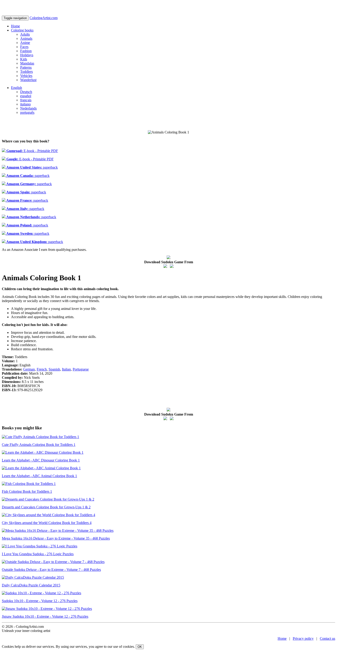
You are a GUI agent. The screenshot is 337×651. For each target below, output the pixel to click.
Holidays (26, 55)
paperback (32, 167)
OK (140, 646)
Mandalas (27, 63)
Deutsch (26, 92)
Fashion (26, 51)
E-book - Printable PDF (32, 151)
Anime (25, 43)
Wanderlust (28, 80)
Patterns (26, 67)
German (29, 369)
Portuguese (81, 369)
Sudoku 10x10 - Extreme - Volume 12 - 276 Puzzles (39, 601)
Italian (66, 369)
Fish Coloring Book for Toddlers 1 (27, 491)
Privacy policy (303, 638)
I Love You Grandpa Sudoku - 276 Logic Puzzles (38, 554)
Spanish (54, 369)
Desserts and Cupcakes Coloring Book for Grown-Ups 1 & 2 (46, 507)
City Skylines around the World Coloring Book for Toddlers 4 (46, 523)
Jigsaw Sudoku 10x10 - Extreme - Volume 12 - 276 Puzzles (45, 616)
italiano (25, 104)
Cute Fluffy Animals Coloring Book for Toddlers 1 (38, 445)
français (25, 100)
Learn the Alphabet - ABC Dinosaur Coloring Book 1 (41, 460)
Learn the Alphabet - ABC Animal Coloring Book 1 (39, 476)
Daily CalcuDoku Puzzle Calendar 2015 (31, 585)
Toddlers (26, 72)
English (16, 88)
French (42, 369)
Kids (23, 59)
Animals (26, 38)
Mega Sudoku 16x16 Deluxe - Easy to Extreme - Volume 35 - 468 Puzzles (56, 538)
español (25, 96)
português (27, 112)
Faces (24, 47)
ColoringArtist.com (44, 18)
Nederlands (28, 108)
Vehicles (26, 76)
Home (15, 26)
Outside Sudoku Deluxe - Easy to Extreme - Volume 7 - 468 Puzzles (51, 570)
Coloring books (22, 30)
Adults (25, 34)
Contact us (327, 638)
